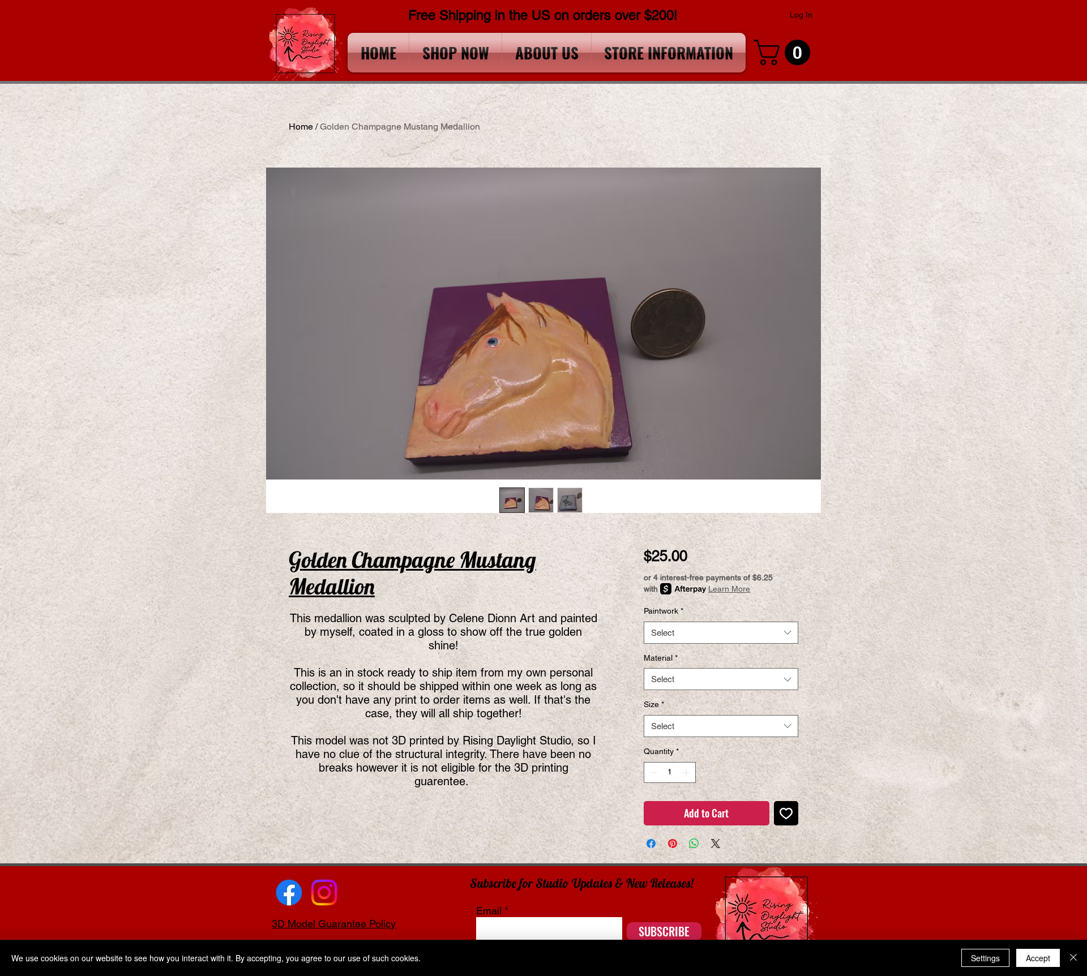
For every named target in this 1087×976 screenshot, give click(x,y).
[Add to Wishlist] (786, 813)
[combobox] (721, 633)
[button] (785, 52)
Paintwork (663, 610)
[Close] (1073, 958)
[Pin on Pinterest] (672, 843)
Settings (985, 958)
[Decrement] (652, 772)
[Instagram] (324, 892)
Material (661, 657)
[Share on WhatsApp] (694, 843)
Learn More (729, 588)
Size (654, 704)
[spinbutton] (670, 772)
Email (489, 911)
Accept (1038, 958)
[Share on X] (715, 843)
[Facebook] (289, 892)
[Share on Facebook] (651, 843)
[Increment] (687, 772)
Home (301, 126)
